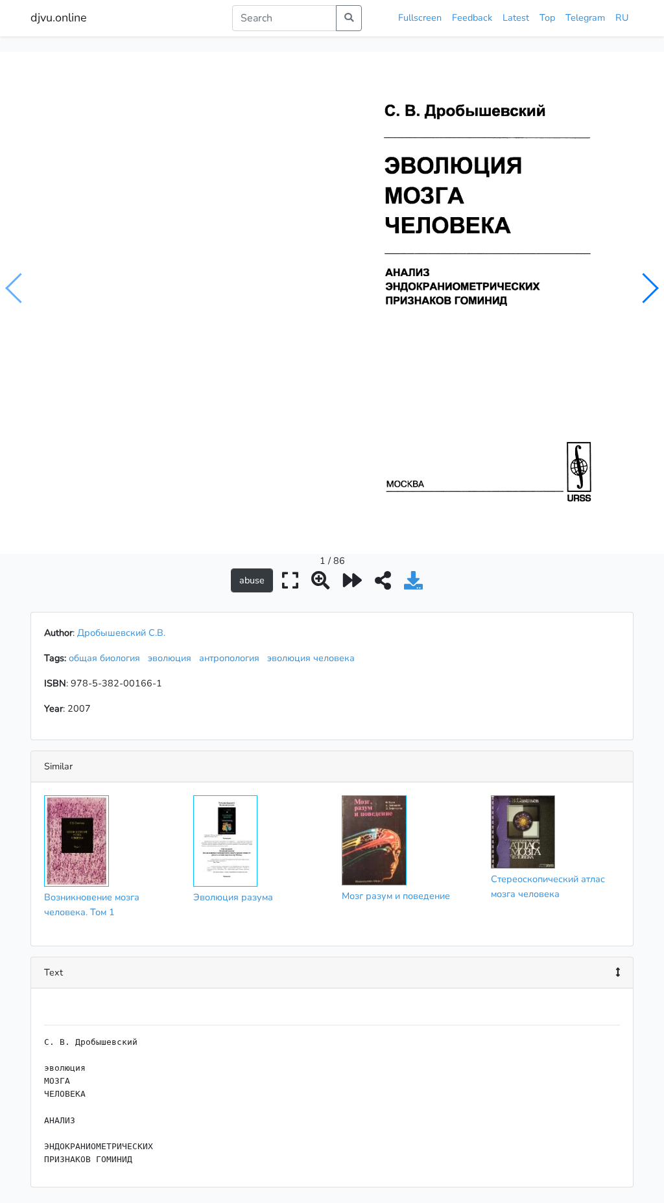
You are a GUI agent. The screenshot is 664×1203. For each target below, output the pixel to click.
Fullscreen (420, 17)
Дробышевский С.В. (121, 632)
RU (621, 17)
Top (547, 17)
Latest (516, 17)
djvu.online (58, 17)
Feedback (472, 17)
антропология (232, 657)
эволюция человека (313, 657)
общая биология (107, 657)
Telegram (585, 17)
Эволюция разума (233, 897)
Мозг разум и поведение (396, 895)
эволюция (172, 657)
